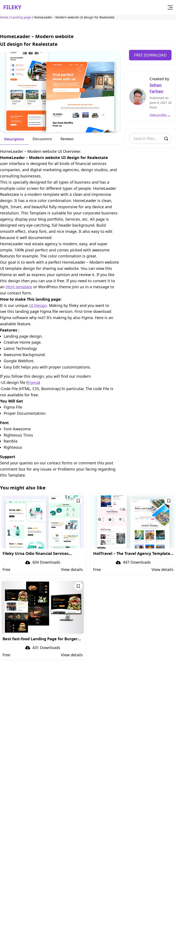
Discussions (42, 139)
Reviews (67, 139)
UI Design (38, 305)
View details (72, 569)
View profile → (160, 115)
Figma (33, 382)
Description (14, 139)
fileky (12, 7)
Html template (19, 286)
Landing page (21, 17)
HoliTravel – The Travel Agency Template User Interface (131, 553)
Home (4, 17)
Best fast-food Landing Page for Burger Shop (40, 639)
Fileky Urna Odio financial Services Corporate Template (36, 553)
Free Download (150, 55)
